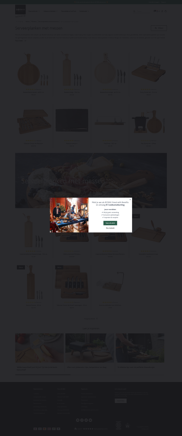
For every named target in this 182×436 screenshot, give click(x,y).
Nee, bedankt (110, 228)
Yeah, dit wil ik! (110, 223)
